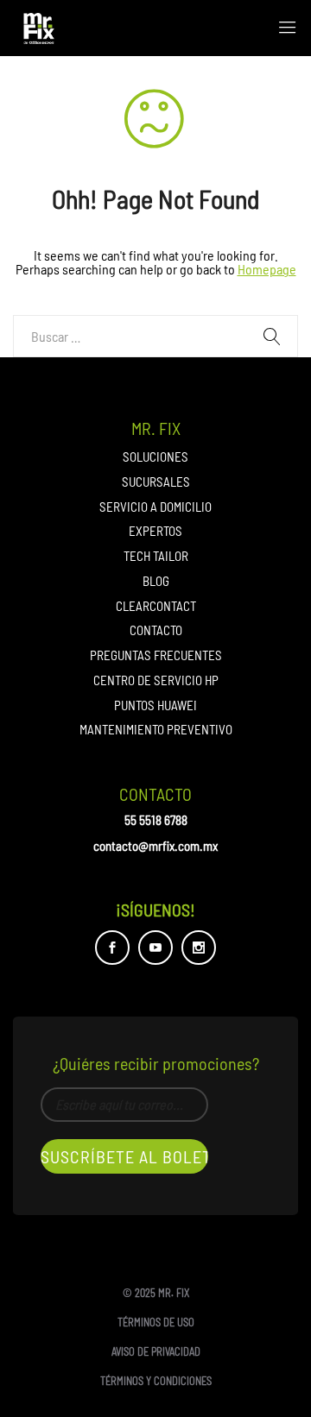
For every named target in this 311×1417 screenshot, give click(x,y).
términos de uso (155, 1322)
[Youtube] (155, 947)
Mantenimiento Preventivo (155, 729)
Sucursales (156, 481)
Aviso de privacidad (155, 1351)
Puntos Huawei (155, 705)
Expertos (155, 530)
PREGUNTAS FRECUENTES (156, 655)
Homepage (267, 269)
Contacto (156, 630)
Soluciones (155, 456)
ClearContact (156, 606)
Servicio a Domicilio (155, 506)
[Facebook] (112, 947)
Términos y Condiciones (156, 1381)
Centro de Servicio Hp (156, 680)
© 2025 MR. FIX (156, 1293)
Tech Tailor (156, 556)
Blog (156, 581)
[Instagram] (198, 947)
